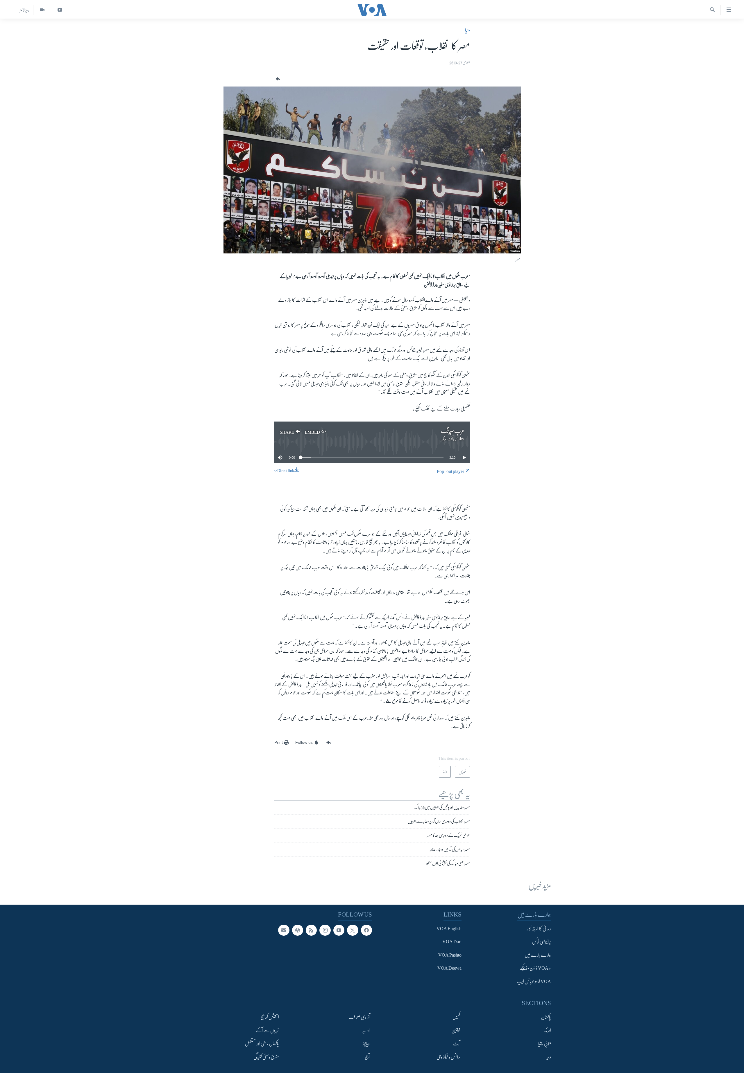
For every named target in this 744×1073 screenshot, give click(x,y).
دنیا (467, 30)
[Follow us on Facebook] (366, 930)
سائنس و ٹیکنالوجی (448, 1057)
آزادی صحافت (359, 1017)
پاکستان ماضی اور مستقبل (262, 1044)
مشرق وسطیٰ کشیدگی (266, 1057)
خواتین (455, 1031)
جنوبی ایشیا (544, 1044)
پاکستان (546, 1017)
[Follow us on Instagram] (324, 930)
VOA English (449, 929)
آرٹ (456, 1044)
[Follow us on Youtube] (338, 930)
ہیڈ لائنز (25, 10)
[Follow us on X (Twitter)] (352, 930)
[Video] (42, 10)
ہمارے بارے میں (538, 955)
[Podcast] (297, 930)
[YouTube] (60, 10)
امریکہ (547, 1031)
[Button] (277, 79)
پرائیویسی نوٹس (541, 942)
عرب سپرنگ (452, 431)
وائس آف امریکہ (450, 438)
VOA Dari (452, 942)
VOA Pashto (450, 955)
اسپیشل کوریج (270, 1017)
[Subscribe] (283, 930)
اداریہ (366, 1031)
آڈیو (367, 1057)
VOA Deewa (449, 968)
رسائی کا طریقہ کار (539, 929)
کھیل (456, 1017)
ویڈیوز (366, 1044)
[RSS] (311, 930)
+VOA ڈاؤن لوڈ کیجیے (535, 968)
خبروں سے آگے (267, 1031)
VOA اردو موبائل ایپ (534, 982)
